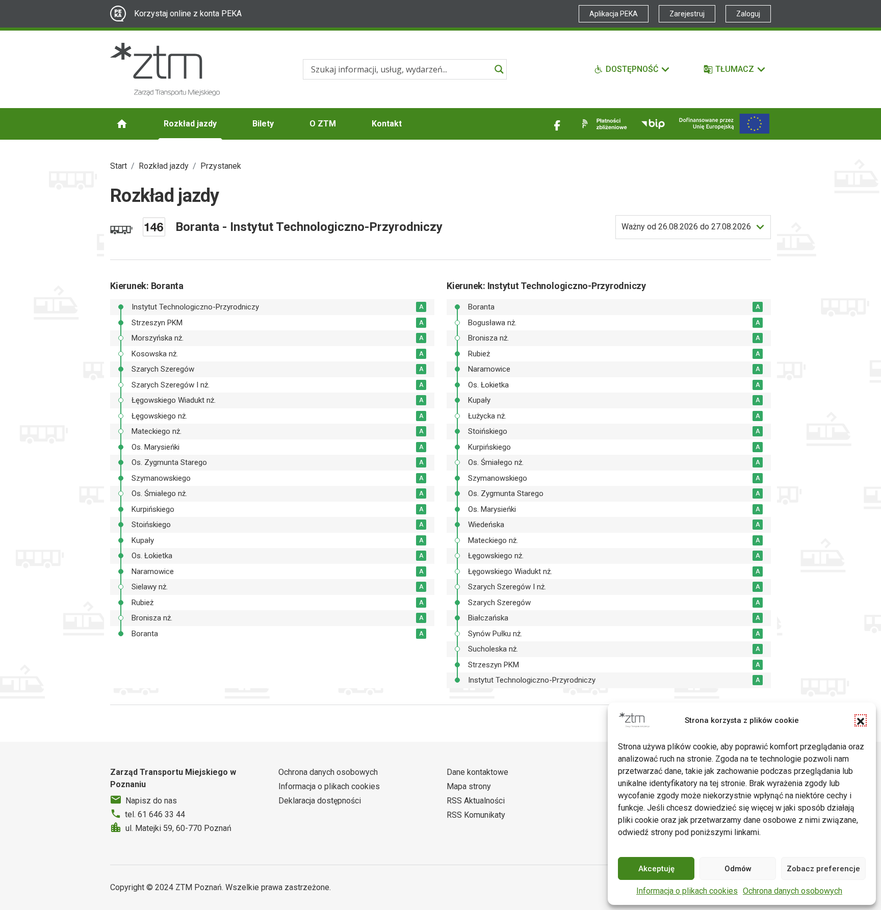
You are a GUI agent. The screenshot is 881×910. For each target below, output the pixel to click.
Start (118, 166)
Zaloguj (748, 14)
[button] (861, 720)
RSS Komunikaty (476, 815)
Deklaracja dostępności (319, 800)
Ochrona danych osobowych (792, 891)
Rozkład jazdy (190, 123)
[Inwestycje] (724, 124)
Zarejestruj (687, 14)
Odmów (738, 868)
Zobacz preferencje (823, 868)
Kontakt (387, 123)
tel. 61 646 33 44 (155, 814)
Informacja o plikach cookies (687, 891)
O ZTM (322, 123)
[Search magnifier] (499, 69)
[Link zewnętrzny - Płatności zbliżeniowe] (602, 124)
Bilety (263, 123)
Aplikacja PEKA (613, 14)
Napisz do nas (151, 800)
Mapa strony (469, 786)
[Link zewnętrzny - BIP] (653, 124)
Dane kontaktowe (477, 772)
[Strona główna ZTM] (165, 69)
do (686, 226)
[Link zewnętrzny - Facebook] (557, 124)
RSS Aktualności (476, 800)
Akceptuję (656, 868)
